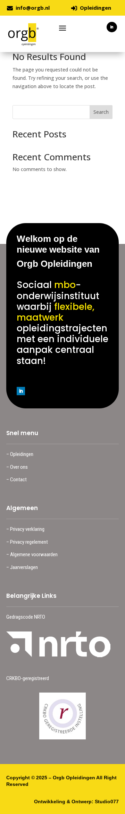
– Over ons (17, 467)
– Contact (16, 479)
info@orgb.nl (33, 7)
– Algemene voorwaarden (32, 554)
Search (101, 112)
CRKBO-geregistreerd (27, 678)
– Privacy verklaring (25, 529)
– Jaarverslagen (22, 567)
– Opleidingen (19, 454)
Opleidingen (95, 7)
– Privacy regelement (27, 542)
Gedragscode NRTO (25, 617)
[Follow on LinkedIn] (112, 27)
